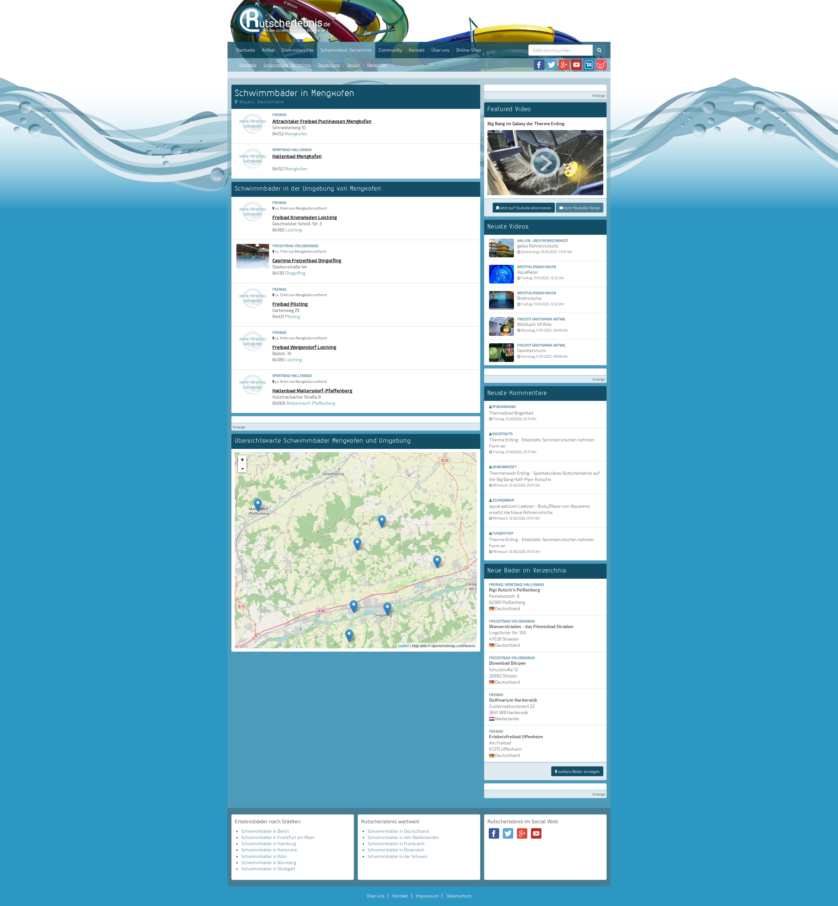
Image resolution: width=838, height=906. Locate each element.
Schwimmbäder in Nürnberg (268, 862)
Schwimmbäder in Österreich (396, 849)
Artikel (268, 50)
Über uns (440, 50)
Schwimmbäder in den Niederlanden (403, 837)
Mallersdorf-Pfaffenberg (310, 403)
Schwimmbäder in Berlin (265, 831)
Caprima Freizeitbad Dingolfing (306, 260)
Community (390, 50)
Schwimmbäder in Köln (264, 856)
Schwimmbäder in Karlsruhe (269, 849)
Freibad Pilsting (290, 304)
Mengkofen (377, 64)
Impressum (427, 895)
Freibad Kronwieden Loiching (304, 217)
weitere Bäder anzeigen (578, 771)
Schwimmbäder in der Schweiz (398, 856)
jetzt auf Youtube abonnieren (525, 207)
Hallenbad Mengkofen (297, 156)
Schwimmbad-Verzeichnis (346, 50)
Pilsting (292, 316)
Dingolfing (295, 273)
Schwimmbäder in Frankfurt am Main (277, 837)
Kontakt (417, 50)
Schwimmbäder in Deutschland (398, 831)
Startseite (245, 50)
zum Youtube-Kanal (581, 207)
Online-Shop (468, 50)
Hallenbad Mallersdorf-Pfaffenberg (312, 390)
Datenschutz (459, 895)
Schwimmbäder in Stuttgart (268, 868)
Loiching (293, 229)
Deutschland (329, 64)
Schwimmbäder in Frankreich (396, 843)
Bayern (353, 64)
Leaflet (403, 645)
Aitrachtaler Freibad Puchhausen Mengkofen (322, 121)
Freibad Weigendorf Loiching (304, 347)
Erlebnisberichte (298, 50)
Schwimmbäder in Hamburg (268, 843)
